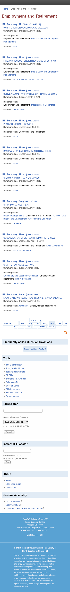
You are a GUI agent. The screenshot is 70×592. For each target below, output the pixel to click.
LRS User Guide (13, 483)
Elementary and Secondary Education (20, 275)
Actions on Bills (13, 382)
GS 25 (24, 79)
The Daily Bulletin (14, 364)
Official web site (14, 501)
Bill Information (14, 504)
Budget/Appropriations (13, 215)
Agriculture (24, 305)
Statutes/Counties (14, 392)
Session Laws (12, 385)
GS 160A (27, 250)
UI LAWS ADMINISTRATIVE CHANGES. (21, 177)
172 (28, 326)
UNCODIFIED (19, 109)
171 (21, 326)
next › (42, 326)
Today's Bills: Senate (15, 371)
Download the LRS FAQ (35, 349)
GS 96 (16, 190)
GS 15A (16, 79)
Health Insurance (23, 278)
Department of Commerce (43, 104)
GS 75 (16, 136)
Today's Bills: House (15, 368)
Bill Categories (13, 389)
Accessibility (38, 534)
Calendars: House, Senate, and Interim (25, 508)
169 (59, 323)
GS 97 (16, 46)
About (8, 480)
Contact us (11, 487)
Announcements (13, 395)
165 (30, 323)
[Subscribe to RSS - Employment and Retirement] (35, 333)
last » (51, 326)
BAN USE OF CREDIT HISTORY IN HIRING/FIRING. (27, 150)
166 (37, 323)
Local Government (54, 245)
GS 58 (31, 79)
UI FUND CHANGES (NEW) (16, 204)
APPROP (17, 223)
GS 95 (16, 163)
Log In (29, 534)
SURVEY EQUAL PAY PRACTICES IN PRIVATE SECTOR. (30, 93)
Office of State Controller (39, 218)
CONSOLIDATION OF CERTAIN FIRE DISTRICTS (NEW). (29, 237)
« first (34, 320)
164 (22, 323)
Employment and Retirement (16, 38)
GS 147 (39, 79)
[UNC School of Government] (34, 2)
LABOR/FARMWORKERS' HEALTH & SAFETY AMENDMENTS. (32, 297)
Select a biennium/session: (15, 417)
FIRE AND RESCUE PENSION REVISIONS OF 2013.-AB (29, 60)
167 (44, 323)
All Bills (9, 375)
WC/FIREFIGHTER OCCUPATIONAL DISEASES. (25, 27)
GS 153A (17, 250)
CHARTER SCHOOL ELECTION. (18, 264)
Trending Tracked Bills (16, 378)
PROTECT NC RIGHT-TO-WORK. (18, 123)
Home (5, 8)
